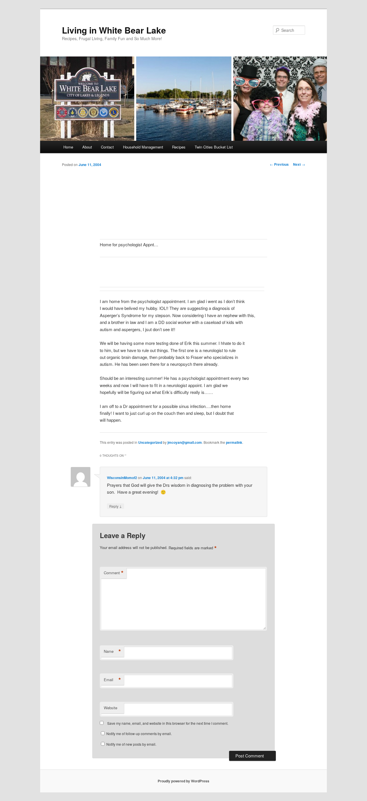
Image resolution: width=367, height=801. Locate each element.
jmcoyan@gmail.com (184, 442)
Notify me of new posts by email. (131, 744)
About (87, 147)
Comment (114, 572)
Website (110, 707)
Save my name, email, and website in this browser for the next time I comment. (167, 723)
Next (299, 164)
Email (112, 679)
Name (112, 651)
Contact (107, 147)
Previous (279, 164)
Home (68, 147)
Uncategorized (150, 442)
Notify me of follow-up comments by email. (139, 733)
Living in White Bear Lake (114, 30)
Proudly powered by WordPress (183, 781)
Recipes (179, 147)
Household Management (143, 147)
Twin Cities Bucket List (214, 147)
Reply (115, 506)
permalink (234, 442)
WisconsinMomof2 (122, 477)
